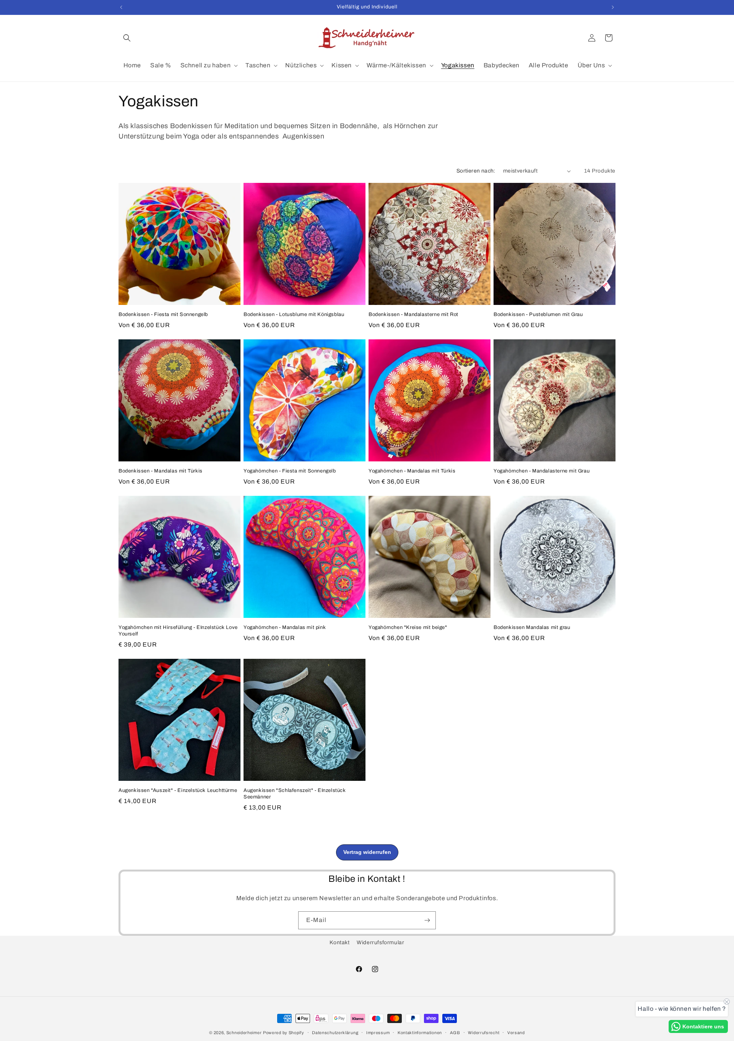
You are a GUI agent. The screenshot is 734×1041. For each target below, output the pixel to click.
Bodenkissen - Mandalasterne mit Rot (413, 314)
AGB (455, 1032)
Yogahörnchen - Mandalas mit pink (285, 627)
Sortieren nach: (475, 171)
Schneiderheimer (244, 1032)
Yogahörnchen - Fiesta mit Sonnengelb (290, 471)
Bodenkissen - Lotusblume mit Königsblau (294, 314)
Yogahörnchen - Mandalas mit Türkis (412, 471)
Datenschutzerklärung (335, 1032)
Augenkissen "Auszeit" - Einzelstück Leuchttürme (178, 790)
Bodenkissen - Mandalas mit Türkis (161, 471)
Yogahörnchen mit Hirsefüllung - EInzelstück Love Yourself (178, 631)
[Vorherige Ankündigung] (121, 7)
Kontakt (339, 942)
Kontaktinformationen (420, 1032)
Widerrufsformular (380, 942)
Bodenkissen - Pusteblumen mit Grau (538, 314)
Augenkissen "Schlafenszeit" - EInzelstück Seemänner (295, 794)
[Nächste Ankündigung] (612, 7)
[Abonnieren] (427, 920)
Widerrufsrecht (483, 1032)
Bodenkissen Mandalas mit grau (532, 627)
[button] (127, 37)
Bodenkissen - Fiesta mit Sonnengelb (163, 314)
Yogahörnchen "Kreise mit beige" (408, 627)
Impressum (378, 1032)
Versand (516, 1032)
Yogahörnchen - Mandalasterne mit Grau (541, 471)
